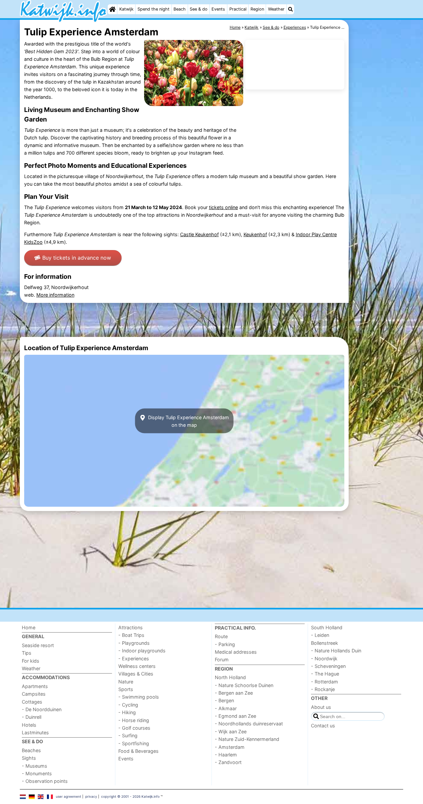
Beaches (31, 750)
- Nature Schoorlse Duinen (244, 685)
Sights (29, 758)
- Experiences (133, 658)
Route (221, 636)
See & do (199, 9)
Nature (125, 681)
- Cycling (128, 705)
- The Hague (325, 673)
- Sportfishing (133, 743)
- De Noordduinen (41, 709)
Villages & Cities (135, 673)
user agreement (68, 796)
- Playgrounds (134, 643)
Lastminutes (35, 732)
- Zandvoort (228, 762)
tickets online (223, 207)
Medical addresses (236, 652)
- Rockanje (323, 689)
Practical (238, 9)
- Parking (225, 644)
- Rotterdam (324, 681)
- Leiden (320, 635)
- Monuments (37, 773)
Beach (179, 9)
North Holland (230, 677)
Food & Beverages (138, 751)
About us (321, 707)
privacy (91, 796)
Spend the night (153, 9)
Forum (222, 659)
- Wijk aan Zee (231, 731)
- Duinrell (31, 717)
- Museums (34, 766)
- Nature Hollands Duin (336, 650)
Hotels (29, 725)
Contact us (323, 725)
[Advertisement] (376, 172)
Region (257, 9)
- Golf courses (134, 728)
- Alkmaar (226, 708)
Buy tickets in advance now (76, 257)
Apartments (35, 686)
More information (55, 295)
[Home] (112, 9)
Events (218, 9)
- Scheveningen (328, 666)
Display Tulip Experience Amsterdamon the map (188, 420)
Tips (26, 653)
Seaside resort (38, 645)
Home (28, 627)
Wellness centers (137, 666)
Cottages (32, 702)
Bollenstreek (324, 643)
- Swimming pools (138, 697)
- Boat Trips (131, 635)
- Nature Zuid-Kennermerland (247, 739)
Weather (276, 9)
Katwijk (126, 9)
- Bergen (224, 700)
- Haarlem (226, 754)
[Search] (290, 9)
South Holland (326, 627)
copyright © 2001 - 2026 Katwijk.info (130, 796)
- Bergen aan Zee (234, 693)
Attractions (130, 627)
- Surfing (127, 735)
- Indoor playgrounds (142, 650)
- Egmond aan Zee (235, 716)
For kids (30, 661)
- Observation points (45, 781)
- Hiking (127, 712)
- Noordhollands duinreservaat (249, 723)
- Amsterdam (230, 747)
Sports (125, 689)
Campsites (34, 694)
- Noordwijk (324, 658)
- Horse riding (133, 720)
